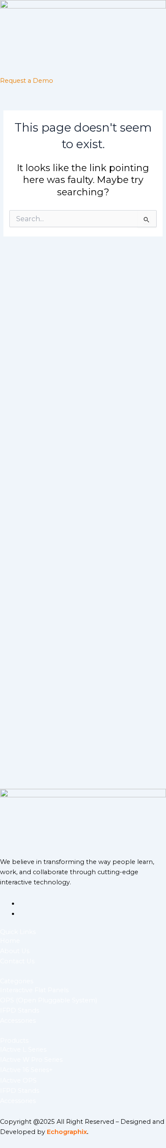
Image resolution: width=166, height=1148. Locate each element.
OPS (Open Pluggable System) (48, 1000)
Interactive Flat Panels (34, 990)
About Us (14, 951)
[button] (83, 68)
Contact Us (17, 961)
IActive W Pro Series (31, 1060)
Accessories (18, 1020)
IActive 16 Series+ (26, 1070)
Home (10, 941)
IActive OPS (18, 1080)
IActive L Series (23, 1049)
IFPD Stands (19, 1010)
